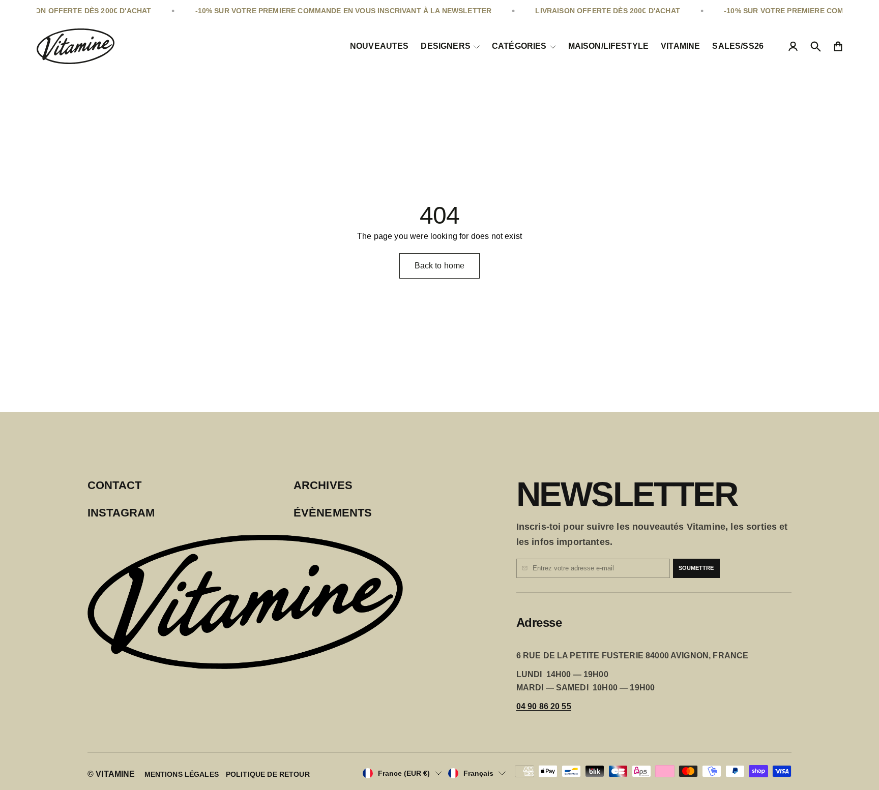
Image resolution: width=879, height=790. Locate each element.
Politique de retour (268, 774)
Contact (114, 485)
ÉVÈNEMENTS (333, 512)
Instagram (121, 512)
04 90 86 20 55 (543, 706)
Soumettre (696, 568)
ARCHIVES (323, 485)
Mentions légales (181, 774)
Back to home (440, 265)
